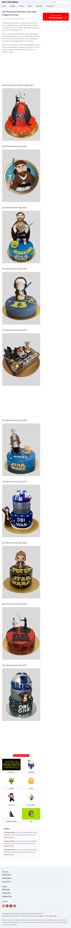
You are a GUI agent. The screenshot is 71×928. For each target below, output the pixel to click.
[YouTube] (7, 907)
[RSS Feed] (3, 907)
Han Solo (11, 805)
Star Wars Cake (7, 896)
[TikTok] (10, 907)
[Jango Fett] (31, 770)
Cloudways (39, 916)
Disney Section (9, 837)
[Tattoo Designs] (56, 19)
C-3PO (31, 788)
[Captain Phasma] (11, 819)
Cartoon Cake (6, 893)
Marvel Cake (6, 889)
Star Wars (11, 772)
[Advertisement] (21, 68)
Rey (31, 821)
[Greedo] (11, 786)
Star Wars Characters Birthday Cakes (16, 18)
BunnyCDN (53, 916)
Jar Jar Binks (31, 805)
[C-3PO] (31, 786)
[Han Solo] (11, 802)
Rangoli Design (6, 878)
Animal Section (9, 854)
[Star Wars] (11, 770)
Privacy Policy (6, 881)
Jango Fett (31, 772)
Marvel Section (9, 846)
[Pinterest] (14, 907)
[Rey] (31, 819)
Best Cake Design (10, 2)
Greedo (11, 788)
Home (4, 18)
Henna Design (6, 874)
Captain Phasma (11, 821)
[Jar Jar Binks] (31, 802)
